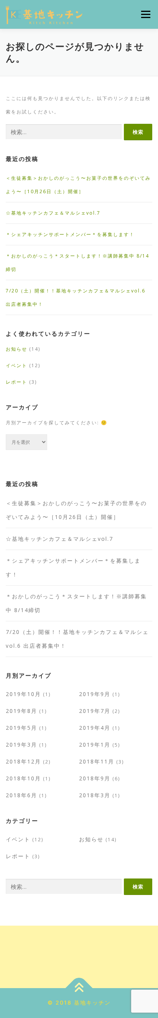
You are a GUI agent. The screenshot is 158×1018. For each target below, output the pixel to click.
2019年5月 (21, 727)
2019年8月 (21, 710)
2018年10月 (23, 778)
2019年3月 (21, 744)
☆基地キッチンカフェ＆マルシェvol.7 (53, 213)
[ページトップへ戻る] (79, 988)
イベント (16, 365)
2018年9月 (94, 778)
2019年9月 (94, 694)
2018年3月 (94, 795)
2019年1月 (94, 744)
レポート (16, 382)
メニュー (145, 14)
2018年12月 (23, 761)
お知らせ (16, 349)
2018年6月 (21, 795)
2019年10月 (23, 694)
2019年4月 (94, 727)
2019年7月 (94, 710)
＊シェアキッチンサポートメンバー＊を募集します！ (70, 234)
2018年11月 (96, 761)
